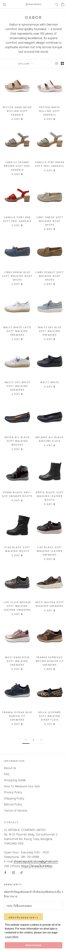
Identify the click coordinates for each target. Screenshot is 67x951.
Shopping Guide (15, 780)
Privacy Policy (13, 792)
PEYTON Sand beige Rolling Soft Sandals (17, 111)
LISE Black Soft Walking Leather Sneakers (50, 551)
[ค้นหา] (56, 4)
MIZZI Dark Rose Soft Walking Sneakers (17, 661)
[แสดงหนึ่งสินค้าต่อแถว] (56, 63)
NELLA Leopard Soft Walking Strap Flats (50, 716)
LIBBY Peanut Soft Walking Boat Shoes (50, 276)
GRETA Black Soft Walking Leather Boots (50, 496)
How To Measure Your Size (22, 786)
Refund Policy (13, 804)
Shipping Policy (14, 798)
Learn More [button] (11, 936)
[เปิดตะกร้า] (62, 4)
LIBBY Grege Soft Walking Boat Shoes (49, 221)
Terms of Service (15, 811)
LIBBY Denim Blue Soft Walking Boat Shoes (17, 276)
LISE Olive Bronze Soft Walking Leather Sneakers (17, 606)
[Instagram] (13, 872)
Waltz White (49, 382)
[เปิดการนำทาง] (4, 4)
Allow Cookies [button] (33, 945)
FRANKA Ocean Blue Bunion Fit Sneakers (17, 716)
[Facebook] (5, 872)
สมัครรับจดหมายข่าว (23, 917)
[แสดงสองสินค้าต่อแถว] (62, 63)
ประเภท (24, 63)
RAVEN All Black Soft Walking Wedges (17, 441)
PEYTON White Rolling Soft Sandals (49, 111)
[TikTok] (21, 872)
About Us (10, 768)
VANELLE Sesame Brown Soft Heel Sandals (17, 166)
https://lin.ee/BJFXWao (36, 866)
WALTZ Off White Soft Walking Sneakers (17, 386)
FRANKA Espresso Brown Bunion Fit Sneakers (50, 661)
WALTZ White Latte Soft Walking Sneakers (17, 331)
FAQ (6, 774)
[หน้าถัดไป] (41, 740)
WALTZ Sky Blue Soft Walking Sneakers (49, 331)
